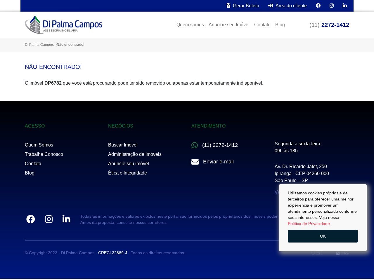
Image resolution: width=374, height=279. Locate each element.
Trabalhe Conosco (44, 154)
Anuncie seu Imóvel (229, 24)
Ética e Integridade (127, 172)
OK (323, 236)
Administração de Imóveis (135, 154)
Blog (280, 24)
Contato (262, 24)
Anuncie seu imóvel (128, 163)
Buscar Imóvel (123, 144)
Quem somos (190, 24)
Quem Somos (39, 144)
